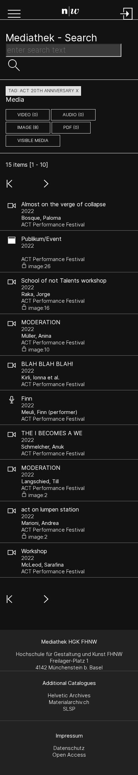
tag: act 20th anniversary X (43, 90)
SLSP (69, 708)
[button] (14, 14)
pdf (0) (71, 127)
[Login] (126, 20)
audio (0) (73, 114)
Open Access (69, 754)
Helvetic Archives (69, 695)
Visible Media (32, 140)
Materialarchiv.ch (69, 702)
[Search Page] (70, 12)
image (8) (28, 127)
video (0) (27, 114)
